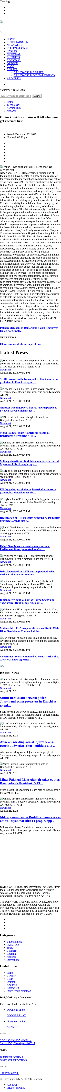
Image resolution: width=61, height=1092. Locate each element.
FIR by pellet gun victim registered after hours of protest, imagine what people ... (28, 491)
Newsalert (5, 369)
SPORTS (12, 51)
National (11, 110)
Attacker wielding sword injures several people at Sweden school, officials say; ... (28, 409)
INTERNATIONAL (18, 48)
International (13, 959)
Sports (10, 947)
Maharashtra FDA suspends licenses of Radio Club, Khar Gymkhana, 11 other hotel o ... (29, 630)
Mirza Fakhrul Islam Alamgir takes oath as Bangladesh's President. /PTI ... (24, 434)
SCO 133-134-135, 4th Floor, (16, 1040)
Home (10, 101)
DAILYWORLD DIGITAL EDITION (34, 75)
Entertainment (14, 941)
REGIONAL (14, 60)
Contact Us (13, 987)
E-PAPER (12, 69)
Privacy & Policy (16, 1087)
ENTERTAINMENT (18, 42)
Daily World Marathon (19, 990)
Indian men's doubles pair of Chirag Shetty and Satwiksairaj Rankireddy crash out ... (27, 601)
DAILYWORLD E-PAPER (29, 72)
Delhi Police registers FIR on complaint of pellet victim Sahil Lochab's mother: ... (27, 573)
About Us (12, 984)
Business (11, 950)
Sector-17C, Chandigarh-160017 (17, 1043)
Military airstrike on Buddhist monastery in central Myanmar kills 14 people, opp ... (29, 463)
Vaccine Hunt (14, 107)
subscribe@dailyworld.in (13, 1059)
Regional (11, 953)
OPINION (12, 63)
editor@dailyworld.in (11, 1056)
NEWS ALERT (15, 45)
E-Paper (11, 975)
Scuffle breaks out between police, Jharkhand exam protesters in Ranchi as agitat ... (29, 381)
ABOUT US (14, 78)
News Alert (13, 944)
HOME (11, 39)
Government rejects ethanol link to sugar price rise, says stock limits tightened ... (29, 658)
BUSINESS (13, 57)
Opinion (11, 981)
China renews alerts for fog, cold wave (22, 344)
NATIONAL (14, 54)
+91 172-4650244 (9, 1073)
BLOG (10, 66)
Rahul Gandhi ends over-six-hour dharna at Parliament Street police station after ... (25, 548)
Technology (13, 104)
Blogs (10, 978)
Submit (36, 96)
